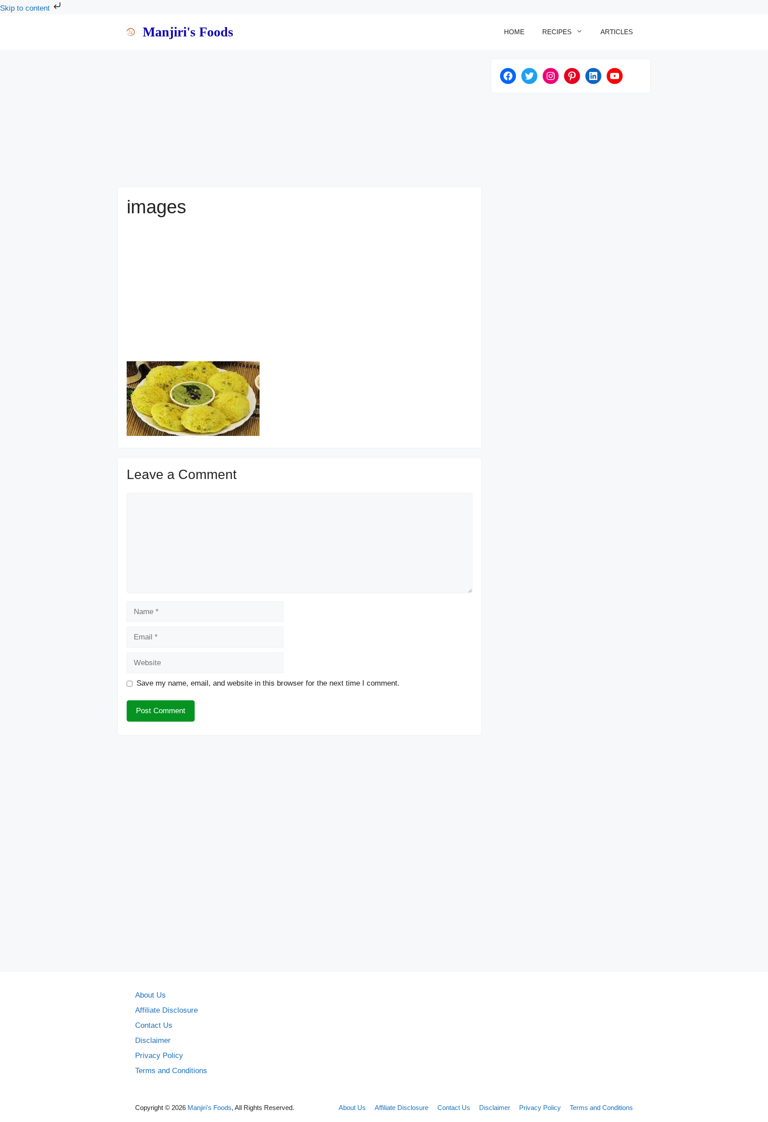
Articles (616, 32)
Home (514, 32)
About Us (150, 995)
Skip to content (26, 8)
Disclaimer (153, 1040)
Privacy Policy (159, 1055)
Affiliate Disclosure (166, 1010)
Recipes (557, 32)
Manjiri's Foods (188, 31)
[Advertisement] (299, 121)
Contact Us (153, 1025)
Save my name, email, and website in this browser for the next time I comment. (268, 683)
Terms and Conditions (171, 1070)
